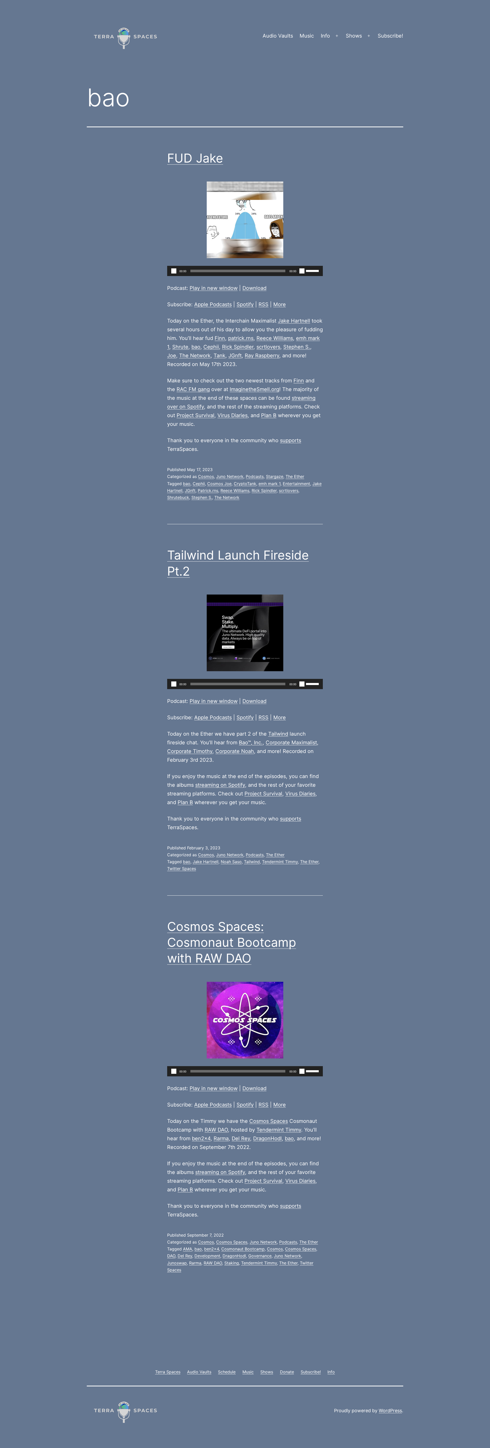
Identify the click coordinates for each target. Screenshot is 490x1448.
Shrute (180, 347)
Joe (171, 355)
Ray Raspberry (262, 355)
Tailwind (278, 734)
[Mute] (301, 270)
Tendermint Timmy (280, 861)
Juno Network (229, 476)
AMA (187, 1248)
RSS (263, 304)
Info (325, 36)
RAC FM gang (193, 389)
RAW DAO (216, 1130)
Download (254, 288)
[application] (245, 271)
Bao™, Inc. (251, 742)
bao (195, 347)
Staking (231, 1262)
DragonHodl (267, 1138)
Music (307, 36)
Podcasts (255, 476)
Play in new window (214, 288)
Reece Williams (274, 338)
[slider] (313, 270)
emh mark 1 (269, 483)
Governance (260, 1255)
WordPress (390, 1410)
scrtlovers (268, 347)
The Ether (295, 476)
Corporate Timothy (189, 751)
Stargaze (274, 476)
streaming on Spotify (220, 785)
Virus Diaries (232, 415)
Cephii (211, 347)
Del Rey (241, 1138)
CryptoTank (245, 483)
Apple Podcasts (213, 304)
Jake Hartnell (294, 321)
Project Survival (195, 415)
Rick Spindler (237, 347)
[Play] (173, 270)
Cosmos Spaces (268, 1121)
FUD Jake (195, 158)
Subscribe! (390, 36)
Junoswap (177, 1262)
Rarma (221, 1138)
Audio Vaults (278, 36)
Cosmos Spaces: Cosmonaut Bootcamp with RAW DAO (231, 942)
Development (207, 1255)
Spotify (245, 304)
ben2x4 (201, 1138)
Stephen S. (296, 347)
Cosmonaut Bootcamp (243, 1248)
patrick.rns (240, 338)
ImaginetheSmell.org (254, 389)
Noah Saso (231, 861)
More (279, 304)
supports (290, 440)
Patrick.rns (208, 490)
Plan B (268, 415)
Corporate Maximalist (291, 742)
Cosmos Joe (219, 483)
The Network (195, 355)
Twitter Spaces (181, 868)
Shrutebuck (178, 497)
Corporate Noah (234, 751)
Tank (219, 355)
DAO (171, 1255)
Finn (220, 338)
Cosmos (206, 476)
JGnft (235, 355)
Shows (354, 36)
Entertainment (296, 483)
